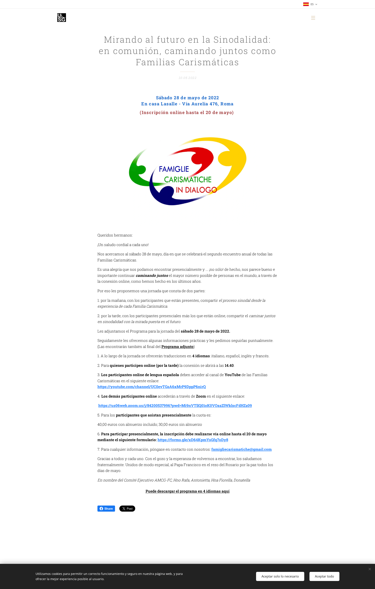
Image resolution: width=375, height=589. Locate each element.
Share (108, 508)
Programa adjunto (177, 346)
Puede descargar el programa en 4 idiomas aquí (188, 491)
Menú (314, 17)
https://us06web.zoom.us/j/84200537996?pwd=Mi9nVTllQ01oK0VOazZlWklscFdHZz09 (175, 405)
